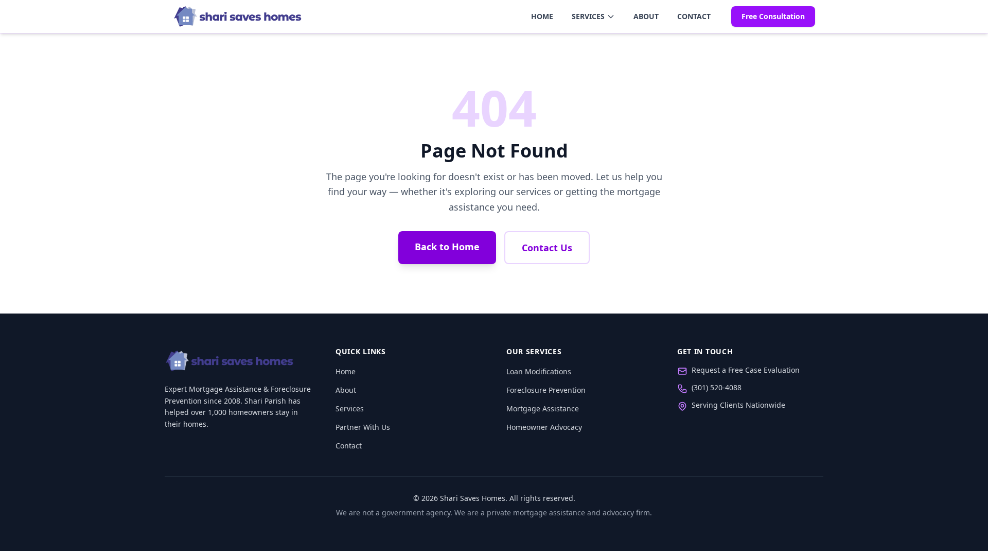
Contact (694, 16)
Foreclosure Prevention (546, 390)
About (646, 16)
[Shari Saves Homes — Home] (238, 16)
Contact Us (547, 247)
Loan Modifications (538, 371)
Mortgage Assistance (542, 408)
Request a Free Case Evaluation (746, 370)
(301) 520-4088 (717, 387)
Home (542, 16)
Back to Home (447, 246)
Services (588, 16)
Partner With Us (363, 427)
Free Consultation (773, 16)
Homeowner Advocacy (544, 427)
